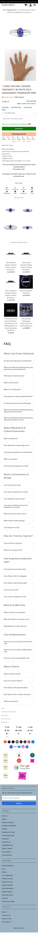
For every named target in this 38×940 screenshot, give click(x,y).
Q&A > (3, 708)
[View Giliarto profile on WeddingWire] (5, 757)
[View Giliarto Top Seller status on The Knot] (32, 762)
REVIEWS (4, 872)
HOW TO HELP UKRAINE (8, 901)
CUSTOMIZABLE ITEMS (8, 835)
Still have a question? (19, 701)
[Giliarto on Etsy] (13, 743)
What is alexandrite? (19, 438)
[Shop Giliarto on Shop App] (11, 748)
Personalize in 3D (19, 134)
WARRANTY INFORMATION (9, 825)
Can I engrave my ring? (19, 527)
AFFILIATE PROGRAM (7, 865)
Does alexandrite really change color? (19, 445)
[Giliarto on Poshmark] (29, 743)
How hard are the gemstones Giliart (19, 466)
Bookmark (24, 193)
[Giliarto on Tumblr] (19, 734)
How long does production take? (19, 569)
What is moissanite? (19, 459)
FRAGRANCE (5, 839)
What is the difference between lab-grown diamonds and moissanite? (19, 411)
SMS (15, 193)
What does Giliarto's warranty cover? (19, 619)
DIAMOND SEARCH (7, 892)
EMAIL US (4, 912)
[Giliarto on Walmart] (32, 743)
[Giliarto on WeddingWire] (9, 743)
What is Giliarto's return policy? (19, 612)
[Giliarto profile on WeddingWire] (5, 769)
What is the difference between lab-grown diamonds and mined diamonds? (19, 368)
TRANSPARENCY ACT (7, 845)
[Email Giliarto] (7, 737)
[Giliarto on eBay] (21, 743)
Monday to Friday (6, 918)
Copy (32, 193)
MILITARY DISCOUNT (7, 882)
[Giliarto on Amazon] (25, 743)
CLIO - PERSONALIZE (7, 875)
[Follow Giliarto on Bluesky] (19, 748)
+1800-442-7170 (6, 915)
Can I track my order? (19, 589)
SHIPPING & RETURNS (8, 822)
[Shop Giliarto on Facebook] (27, 748)
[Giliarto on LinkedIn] (30, 734)
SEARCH (4, 819)
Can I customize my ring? (19, 485)
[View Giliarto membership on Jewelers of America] (19, 757)
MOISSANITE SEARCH (8, 888)
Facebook (15, 189)
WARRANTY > (5, 722)
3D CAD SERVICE (6, 852)
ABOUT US (5, 816)
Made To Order (21, 103)
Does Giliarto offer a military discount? (19, 694)
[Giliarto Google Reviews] (17, 743)
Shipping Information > (9, 712)
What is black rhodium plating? (19, 520)
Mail (32, 189)
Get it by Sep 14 (31, 102)
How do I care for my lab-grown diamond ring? (19, 642)
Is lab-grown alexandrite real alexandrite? (19, 452)
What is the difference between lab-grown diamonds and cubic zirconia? (19, 419)
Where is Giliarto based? (19, 673)
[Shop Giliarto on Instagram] (23, 748)
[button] (35, 5)
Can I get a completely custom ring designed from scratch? (19, 506)
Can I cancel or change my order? (19, 596)
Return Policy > (6, 719)
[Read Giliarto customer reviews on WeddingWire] (32, 757)
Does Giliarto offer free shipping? (19, 576)
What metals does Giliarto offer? (19, 513)
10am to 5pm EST (6, 922)
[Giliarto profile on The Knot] (5, 777)
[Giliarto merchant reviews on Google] (22, 770)
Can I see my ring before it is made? (19, 492)
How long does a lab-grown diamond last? (19, 396)
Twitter (7, 189)
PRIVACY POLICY (6, 842)
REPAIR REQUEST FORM (8, 832)
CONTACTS (5, 898)
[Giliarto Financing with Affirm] (15, 748)
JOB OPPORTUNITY (7, 855)
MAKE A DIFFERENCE (7, 885)
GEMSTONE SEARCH (7, 895)
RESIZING (4, 829)
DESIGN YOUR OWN (7, 878)
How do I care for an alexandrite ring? (19, 658)
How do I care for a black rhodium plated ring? (19, 651)
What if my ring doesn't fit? (19, 550)
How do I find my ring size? (19, 543)
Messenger (7, 193)
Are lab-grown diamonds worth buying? (19, 403)
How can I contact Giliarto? (19, 680)
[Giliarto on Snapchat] (7, 734)
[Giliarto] (8, 5)
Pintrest (23, 189)
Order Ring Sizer (16, 107)
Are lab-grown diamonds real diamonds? (19, 360)
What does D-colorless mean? (19, 375)
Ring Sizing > (5, 715)
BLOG (3, 869)
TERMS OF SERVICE (7, 848)
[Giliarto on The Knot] (5, 743)
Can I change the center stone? (19, 498)
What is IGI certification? (19, 389)
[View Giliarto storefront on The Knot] (19, 762)
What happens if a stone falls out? (19, 626)
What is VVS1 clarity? (19, 382)
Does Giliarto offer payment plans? (19, 687)
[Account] (31, 5)
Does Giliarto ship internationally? (19, 583)
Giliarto (15, 928)
